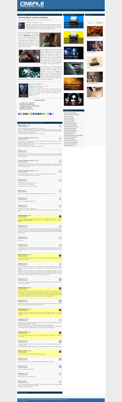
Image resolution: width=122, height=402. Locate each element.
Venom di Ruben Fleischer (69, 145)
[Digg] (34, 114)
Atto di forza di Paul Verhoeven (27, 104)
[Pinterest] (24, 114)
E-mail (83, 10)
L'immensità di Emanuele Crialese (93, 97)
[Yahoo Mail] (50, 114)
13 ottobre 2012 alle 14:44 (22, 264)
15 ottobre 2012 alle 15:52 (22, 367)
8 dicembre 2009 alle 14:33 (23, 126)
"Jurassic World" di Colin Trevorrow (70, 123)
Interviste (46, 10)
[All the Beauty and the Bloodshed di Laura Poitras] (95, 65)
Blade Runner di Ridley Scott (27, 109)
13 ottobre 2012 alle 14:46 (22, 280)
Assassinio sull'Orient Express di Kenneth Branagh (73, 135)
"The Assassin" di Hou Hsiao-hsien (70, 140)
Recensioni (20, 10)
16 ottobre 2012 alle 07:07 (22, 374)
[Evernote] (41, 114)
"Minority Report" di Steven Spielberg (33, 17)
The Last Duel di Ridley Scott (69, 133)
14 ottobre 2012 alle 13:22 (22, 310)
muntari (64, 10)
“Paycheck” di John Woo (26, 107)
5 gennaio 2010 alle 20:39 (22, 172)
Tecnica (35, 10)
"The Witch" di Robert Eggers (69, 138)
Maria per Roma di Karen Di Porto (70, 128)
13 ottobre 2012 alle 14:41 (22, 256)
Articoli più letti (99, 22)
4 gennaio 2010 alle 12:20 (22, 139)
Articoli (41, 10)
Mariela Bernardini (23, 20)
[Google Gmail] (46, 114)
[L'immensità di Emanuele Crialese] (95, 96)
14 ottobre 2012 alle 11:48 (22, 301)
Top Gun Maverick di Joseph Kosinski (71, 142)
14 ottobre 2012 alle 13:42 (22, 333)
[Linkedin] (36, 114)
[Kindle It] (38, 114)
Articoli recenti (90, 22)
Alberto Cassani (22, 215)
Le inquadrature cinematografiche (70, 130)
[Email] (43, 114)
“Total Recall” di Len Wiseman (27, 103)
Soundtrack (53, 10)
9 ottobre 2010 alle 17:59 (22, 206)
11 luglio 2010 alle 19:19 (22, 199)
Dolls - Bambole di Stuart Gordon (74, 102)
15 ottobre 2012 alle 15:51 (22, 359)
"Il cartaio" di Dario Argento (69, 121)
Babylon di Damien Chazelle (92, 37)
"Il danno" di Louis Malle (68, 116)
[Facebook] (19, 114)
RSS (80, 10)
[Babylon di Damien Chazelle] (95, 36)
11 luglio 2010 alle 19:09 (22, 191)
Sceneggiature (28, 10)
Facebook (70, 10)
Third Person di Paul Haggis (69, 119)
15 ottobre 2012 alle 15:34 (22, 352)
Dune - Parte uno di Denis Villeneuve (70, 143)
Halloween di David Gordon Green (70, 131)
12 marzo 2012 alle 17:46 (22, 238)
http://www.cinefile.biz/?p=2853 (25, 220)
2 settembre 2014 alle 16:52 (23, 382)
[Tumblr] (26, 114)
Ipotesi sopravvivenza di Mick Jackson (71, 126)
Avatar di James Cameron (71, 56)
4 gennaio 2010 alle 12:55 (22, 151)
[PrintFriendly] (53, 114)
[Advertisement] (39, 119)
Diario (59, 10)
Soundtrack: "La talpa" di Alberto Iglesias (71, 114)
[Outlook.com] (48, 114)
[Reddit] (31, 114)
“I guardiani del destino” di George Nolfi (29, 106)
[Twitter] (22, 114)
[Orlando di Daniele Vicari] (95, 50)
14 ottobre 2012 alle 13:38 (22, 320)
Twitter (75, 10)
